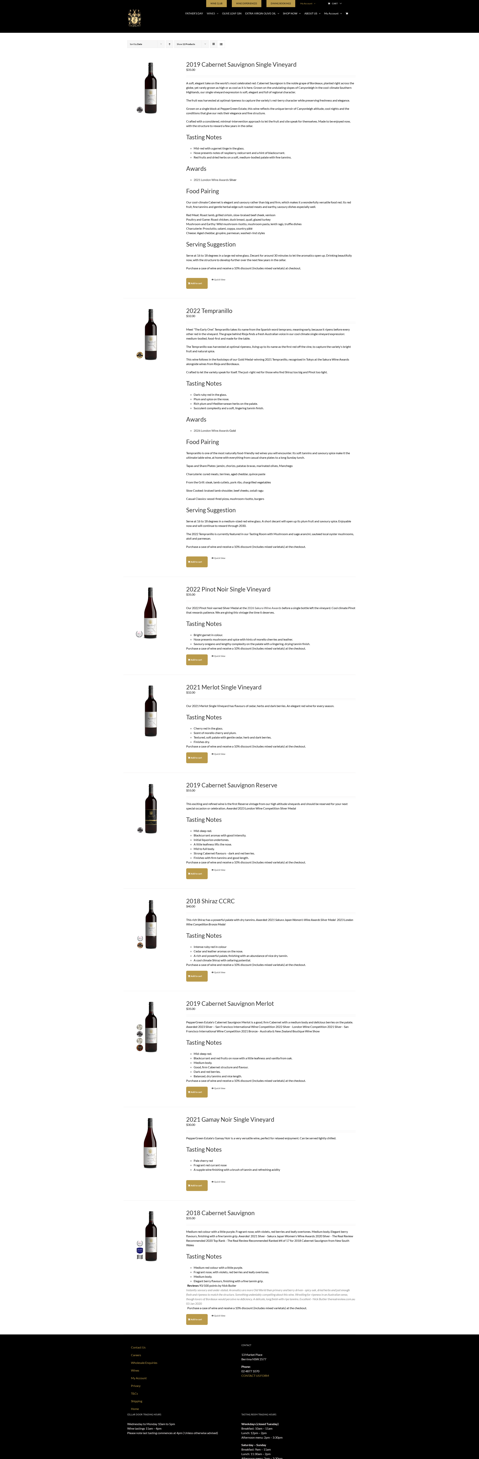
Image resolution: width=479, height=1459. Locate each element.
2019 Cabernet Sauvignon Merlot (230, 1003)
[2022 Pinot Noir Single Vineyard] (150, 613)
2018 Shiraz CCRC (210, 901)
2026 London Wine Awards (211, 430)
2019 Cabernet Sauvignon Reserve (231, 785)
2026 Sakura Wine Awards (264, 608)
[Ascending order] (169, 44)
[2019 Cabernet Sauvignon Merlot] (150, 1027)
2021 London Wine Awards (211, 179)
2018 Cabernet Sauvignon (220, 1212)
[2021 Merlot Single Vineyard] (150, 711)
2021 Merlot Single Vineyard (224, 687)
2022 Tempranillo (209, 310)
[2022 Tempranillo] (150, 334)
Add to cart (196, 283)
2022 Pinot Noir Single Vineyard (228, 589)
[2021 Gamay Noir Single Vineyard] (150, 1143)
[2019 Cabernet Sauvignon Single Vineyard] (150, 88)
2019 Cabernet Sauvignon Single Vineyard (241, 64)
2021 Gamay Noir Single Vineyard (230, 1119)
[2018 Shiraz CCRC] (150, 924)
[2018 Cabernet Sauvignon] (150, 1236)
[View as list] (221, 44)
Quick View (219, 279)
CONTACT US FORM (255, 1375)
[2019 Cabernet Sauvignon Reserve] (150, 809)
